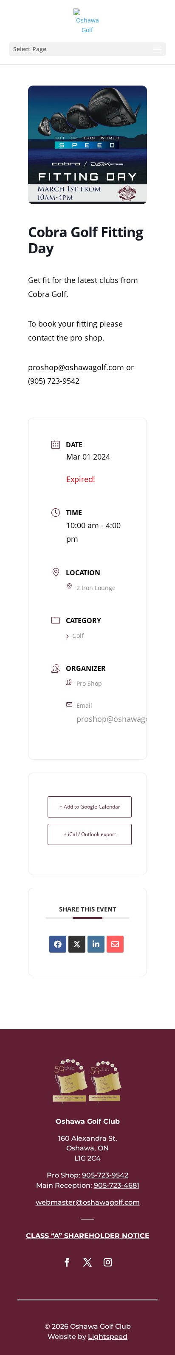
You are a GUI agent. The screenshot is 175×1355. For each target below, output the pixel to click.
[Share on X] (76, 944)
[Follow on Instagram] (107, 1262)
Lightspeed (107, 1337)
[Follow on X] (87, 1262)
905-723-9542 (105, 1175)
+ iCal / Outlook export (90, 834)
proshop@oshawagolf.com (124, 719)
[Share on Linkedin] (96, 944)
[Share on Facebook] (57, 944)
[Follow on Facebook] (67, 1262)
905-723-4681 (116, 1185)
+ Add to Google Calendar (89, 806)
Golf (78, 636)
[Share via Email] (115, 944)
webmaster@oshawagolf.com (88, 1202)
